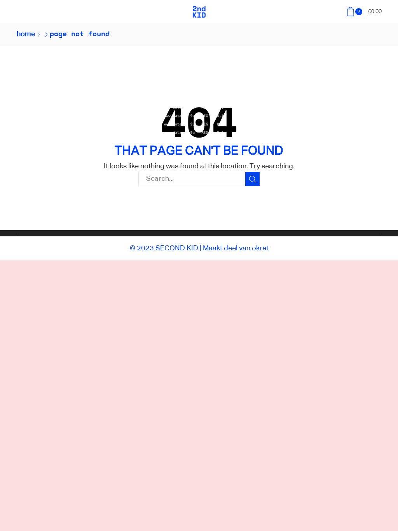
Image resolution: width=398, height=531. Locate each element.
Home (26, 34)
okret (260, 248)
